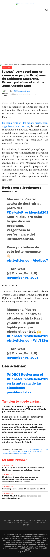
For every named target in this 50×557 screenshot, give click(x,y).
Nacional (7, 521)
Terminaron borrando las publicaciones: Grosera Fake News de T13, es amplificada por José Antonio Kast (24, 409)
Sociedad (11, 523)
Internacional (20, 521)
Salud (19, 523)
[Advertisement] (25, 41)
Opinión (26, 525)
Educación (41, 521)
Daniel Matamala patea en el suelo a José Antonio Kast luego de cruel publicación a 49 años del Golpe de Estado (23, 439)
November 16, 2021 (22, 278)
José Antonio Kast (21, 451)
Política (31, 521)
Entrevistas (40, 523)
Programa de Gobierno (20, 453)
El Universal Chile (22, 91)
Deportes (28, 523)
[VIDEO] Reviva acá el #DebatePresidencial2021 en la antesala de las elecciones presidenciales (28, 383)
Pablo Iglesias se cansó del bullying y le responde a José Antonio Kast (22, 418)
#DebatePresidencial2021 (28, 212)
